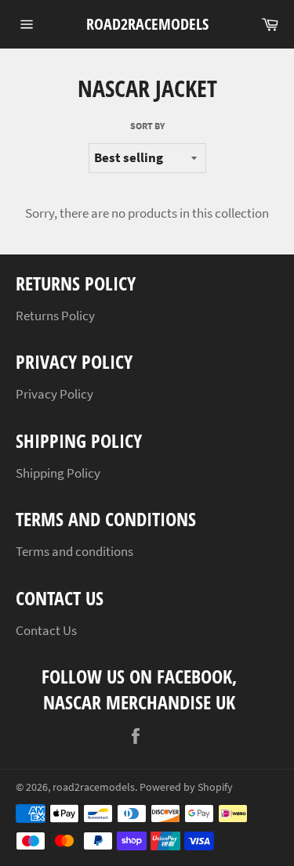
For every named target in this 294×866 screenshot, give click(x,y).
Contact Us (46, 630)
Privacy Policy (54, 393)
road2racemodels (147, 23)
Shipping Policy (58, 473)
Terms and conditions (74, 551)
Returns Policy (55, 315)
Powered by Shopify (186, 787)
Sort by (147, 126)
